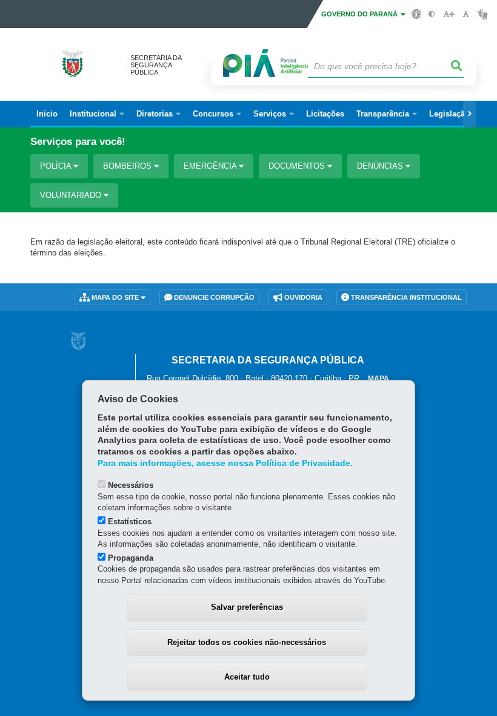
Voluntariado (72, 195)
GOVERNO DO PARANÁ (360, 14)
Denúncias (381, 166)
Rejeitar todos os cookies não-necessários (246, 642)
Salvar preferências (247, 607)
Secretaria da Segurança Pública (155, 65)
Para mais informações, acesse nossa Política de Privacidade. (225, 463)
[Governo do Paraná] (78, 341)
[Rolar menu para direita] (470, 114)
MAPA (378, 378)
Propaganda (130, 557)
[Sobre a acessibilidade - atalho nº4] (417, 13)
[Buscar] (457, 66)
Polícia (56, 166)
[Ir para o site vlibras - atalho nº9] (483, 14)
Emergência (211, 166)
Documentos (298, 166)
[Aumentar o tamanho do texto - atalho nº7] (449, 14)
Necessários (130, 485)
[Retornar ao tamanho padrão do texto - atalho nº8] (466, 14)
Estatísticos (130, 521)
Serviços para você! (77, 141)
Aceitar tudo (247, 676)
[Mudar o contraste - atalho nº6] (432, 14)
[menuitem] (97, 114)
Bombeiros (128, 166)
